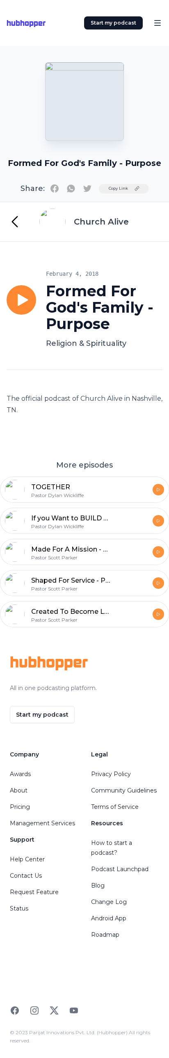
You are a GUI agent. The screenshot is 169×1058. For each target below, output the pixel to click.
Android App (108, 918)
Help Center (27, 859)
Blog (98, 885)
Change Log (109, 902)
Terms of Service (115, 807)
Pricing (20, 807)
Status (19, 908)
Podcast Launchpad (119, 869)
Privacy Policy (111, 774)
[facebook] (54, 188)
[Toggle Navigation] (157, 23)
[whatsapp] (71, 188)
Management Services (42, 823)
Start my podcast (113, 23)
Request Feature (34, 892)
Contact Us (26, 875)
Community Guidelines (124, 790)
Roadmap (105, 934)
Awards (20, 774)
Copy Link (118, 188)
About (18, 790)
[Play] (21, 300)
